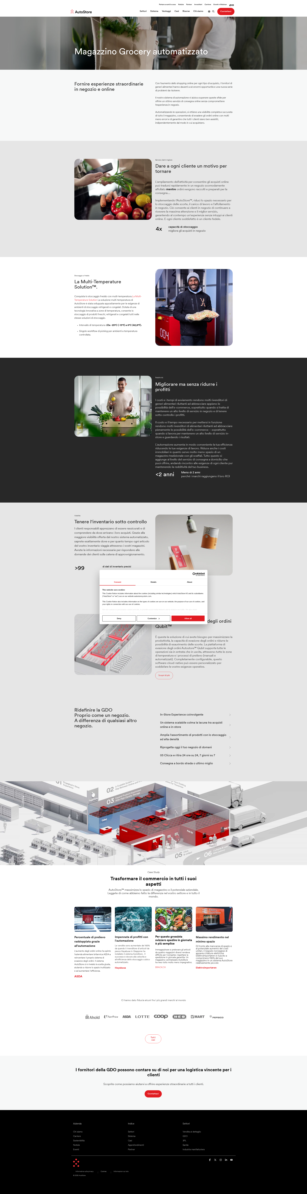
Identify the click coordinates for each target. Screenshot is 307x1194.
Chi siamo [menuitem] (78, 1132)
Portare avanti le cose (167, 5)
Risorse (186, 11)
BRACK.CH (160, 967)
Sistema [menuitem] (131, 1136)
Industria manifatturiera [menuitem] (194, 1150)
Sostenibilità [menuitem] (79, 1141)
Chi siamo (198, 11)
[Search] (213, 11)
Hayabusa (120, 968)
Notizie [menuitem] (76, 1145)
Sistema (154, 11)
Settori (143, 11)
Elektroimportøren (206, 968)
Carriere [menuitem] (77, 1136)
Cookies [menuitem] (103, 1171)
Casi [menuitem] (130, 1141)
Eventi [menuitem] (76, 1150)
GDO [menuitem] (185, 1136)
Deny (119, 618)
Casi (176, 11)
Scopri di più (164, 675)
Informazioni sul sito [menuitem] (121, 1171)
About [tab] (189, 582)
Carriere (208, 5)
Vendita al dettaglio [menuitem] (192, 1132)
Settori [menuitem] (131, 1132)
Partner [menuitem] (131, 1150)
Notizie (181, 5)
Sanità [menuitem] (185, 1145)
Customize (152, 618)
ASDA (78, 976)
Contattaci (225, 11)
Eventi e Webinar (220, 5)
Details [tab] (153, 582)
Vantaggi (166, 11)
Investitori (198, 5)
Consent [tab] (117, 582)
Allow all (188, 618)
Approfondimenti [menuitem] (136, 1145)
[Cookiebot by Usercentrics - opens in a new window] (194, 574)
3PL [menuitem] (184, 1141)
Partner (189, 5)
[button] (210, 1160)
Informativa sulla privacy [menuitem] (85, 1171)
